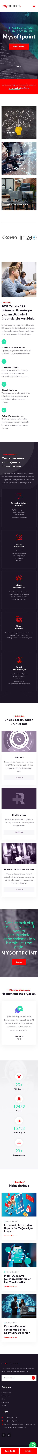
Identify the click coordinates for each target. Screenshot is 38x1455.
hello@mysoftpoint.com (12, 1421)
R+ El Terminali (19, 815)
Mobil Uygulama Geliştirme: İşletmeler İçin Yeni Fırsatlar (17, 1279)
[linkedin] (9, 1435)
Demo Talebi (10, 1451)
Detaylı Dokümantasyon (19, 668)
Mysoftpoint (14, 88)
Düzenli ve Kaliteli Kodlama (19, 504)
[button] (18, 66)
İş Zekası (11, 132)
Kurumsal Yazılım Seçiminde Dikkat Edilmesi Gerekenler (17, 1329)
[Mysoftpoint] (12, 6)
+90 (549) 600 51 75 (10, 1418)
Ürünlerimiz (5, 1396)
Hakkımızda (5, 1402)
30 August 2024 (10, 1323)
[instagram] (4, 1435)
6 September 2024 (12, 1221)
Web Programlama (17, 203)
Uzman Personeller (19, 545)
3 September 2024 (12, 1272)
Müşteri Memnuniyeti (19, 586)
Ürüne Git (19, 778)
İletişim (19, 962)
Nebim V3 (19, 757)
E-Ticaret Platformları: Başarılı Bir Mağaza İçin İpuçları (18, 1228)
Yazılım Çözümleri (17, 168)
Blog (3, 1399)
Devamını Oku (9, 1236)
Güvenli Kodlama (19, 627)
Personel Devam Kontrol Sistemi (19, 869)
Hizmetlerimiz (19, 46)
